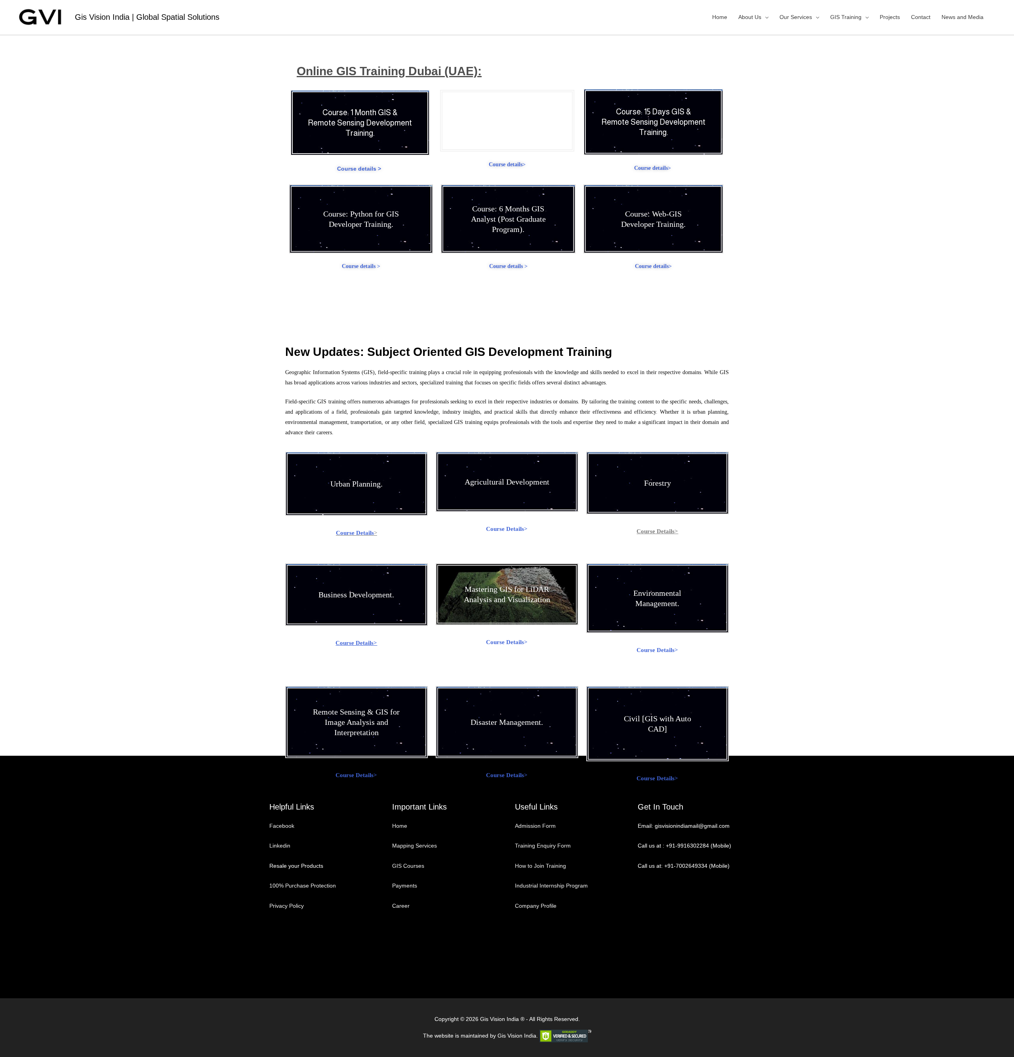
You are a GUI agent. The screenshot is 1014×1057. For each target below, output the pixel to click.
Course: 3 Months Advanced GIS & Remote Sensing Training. (507, 120)
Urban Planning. (356, 483)
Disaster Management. (507, 722)
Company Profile (536, 906)
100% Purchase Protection (302, 885)
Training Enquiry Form (543, 845)
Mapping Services (414, 845)
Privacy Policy (286, 906)
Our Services (796, 17)
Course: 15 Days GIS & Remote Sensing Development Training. (653, 122)
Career (401, 906)
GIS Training (846, 17)
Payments (404, 885)
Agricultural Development (507, 481)
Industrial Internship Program (551, 885)
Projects (890, 17)
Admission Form (535, 826)
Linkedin (279, 845)
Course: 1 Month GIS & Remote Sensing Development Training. (360, 122)
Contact (920, 17)
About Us (749, 17)
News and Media (963, 17)
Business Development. (356, 594)
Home (719, 17)
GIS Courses (408, 866)
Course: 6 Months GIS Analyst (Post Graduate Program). (508, 219)
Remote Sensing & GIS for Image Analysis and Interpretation (356, 722)
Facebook (282, 826)
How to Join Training (540, 866)
